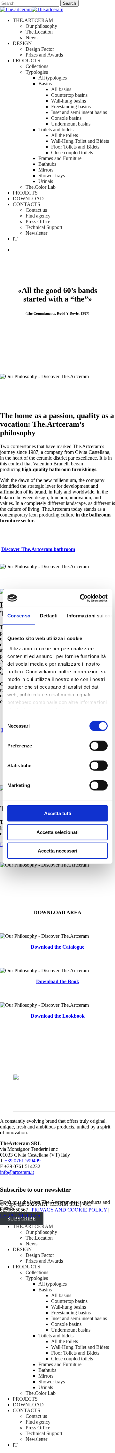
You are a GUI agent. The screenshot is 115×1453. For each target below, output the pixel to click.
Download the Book (57, 981)
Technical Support (44, 1433)
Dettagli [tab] (48, 615)
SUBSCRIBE (21, 1218)
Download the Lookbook (58, 1016)
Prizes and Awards (44, 1261)
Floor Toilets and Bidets (75, 1353)
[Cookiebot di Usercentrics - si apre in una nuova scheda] (81, 598)
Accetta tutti (57, 813)
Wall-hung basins (68, 1307)
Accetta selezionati (57, 832)
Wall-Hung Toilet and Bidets (80, 1347)
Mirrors (45, 1376)
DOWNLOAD (28, 1404)
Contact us (36, 1416)
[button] (29, 345)
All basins (61, 1295)
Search (69, 3)
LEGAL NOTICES (20, 1215)
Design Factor (40, 1255)
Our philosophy (41, 1232)
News (31, 1243)
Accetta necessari (57, 850)
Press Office (38, 1427)
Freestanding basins (71, 1312)
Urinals (45, 1387)
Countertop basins (69, 1301)
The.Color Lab (41, 1393)
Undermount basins (70, 1330)
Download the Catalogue (57, 947)
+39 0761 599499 (22, 1160)
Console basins (66, 1324)
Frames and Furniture (59, 1364)
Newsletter (36, 1439)
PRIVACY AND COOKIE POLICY (69, 1209)
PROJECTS (25, 1399)
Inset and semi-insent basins (79, 1318)
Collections (37, 1272)
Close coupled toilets (72, 1358)
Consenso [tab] (18, 615)
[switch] (98, 746)
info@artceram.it (17, 1172)
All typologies (52, 1284)
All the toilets (64, 1341)
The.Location (39, 1238)
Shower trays (51, 1381)
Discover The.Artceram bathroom (38, 549)
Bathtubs (47, 1370)
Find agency (38, 1422)
